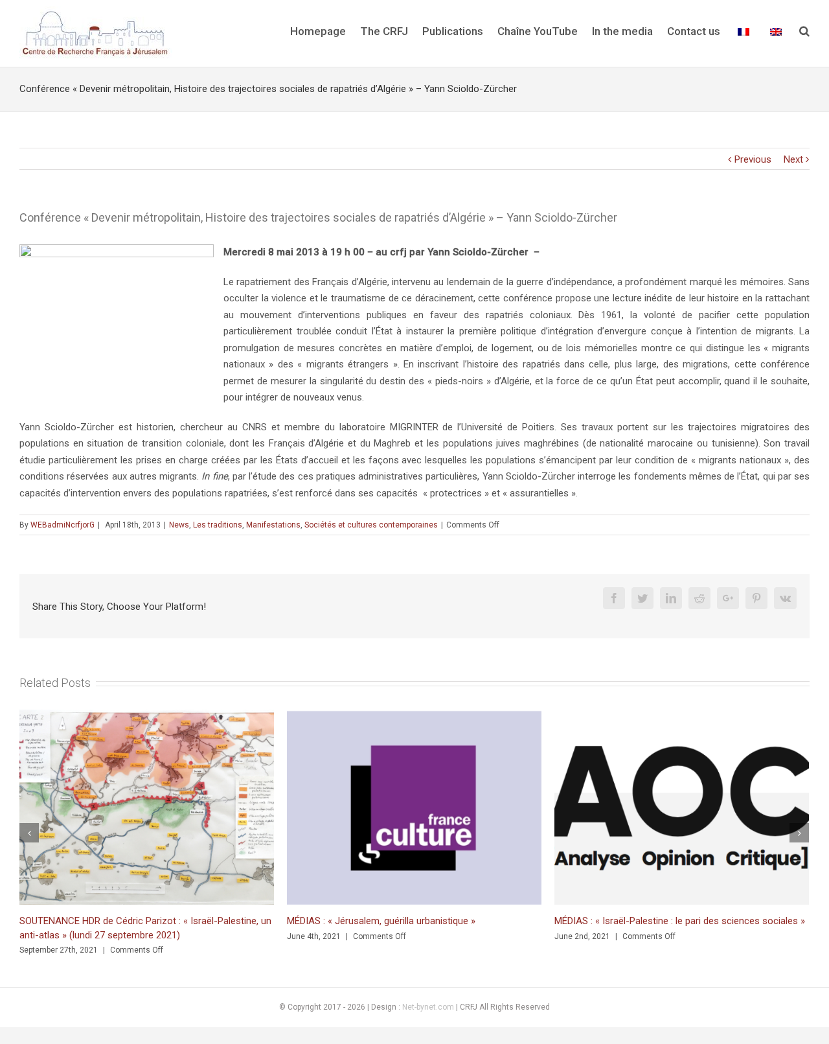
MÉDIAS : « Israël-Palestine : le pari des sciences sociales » (679, 921)
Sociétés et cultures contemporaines (371, 524)
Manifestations (273, 524)
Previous (752, 159)
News (179, 524)
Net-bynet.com (428, 1007)
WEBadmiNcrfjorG (62, 524)
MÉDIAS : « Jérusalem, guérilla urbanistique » (381, 921)
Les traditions (217, 524)
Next (793, 159)
